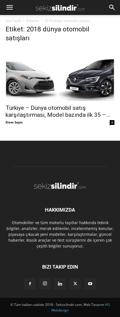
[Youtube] (90, 283)
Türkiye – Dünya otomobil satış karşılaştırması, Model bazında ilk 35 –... (58, 111)
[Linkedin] (60, 283)
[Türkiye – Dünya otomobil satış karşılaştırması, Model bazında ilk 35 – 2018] (60, 74)
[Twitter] (75, 283)
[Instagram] (45, 283)
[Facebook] (29, 283)
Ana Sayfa (13, 20)
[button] (9, 7)
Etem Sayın (14, 122)
